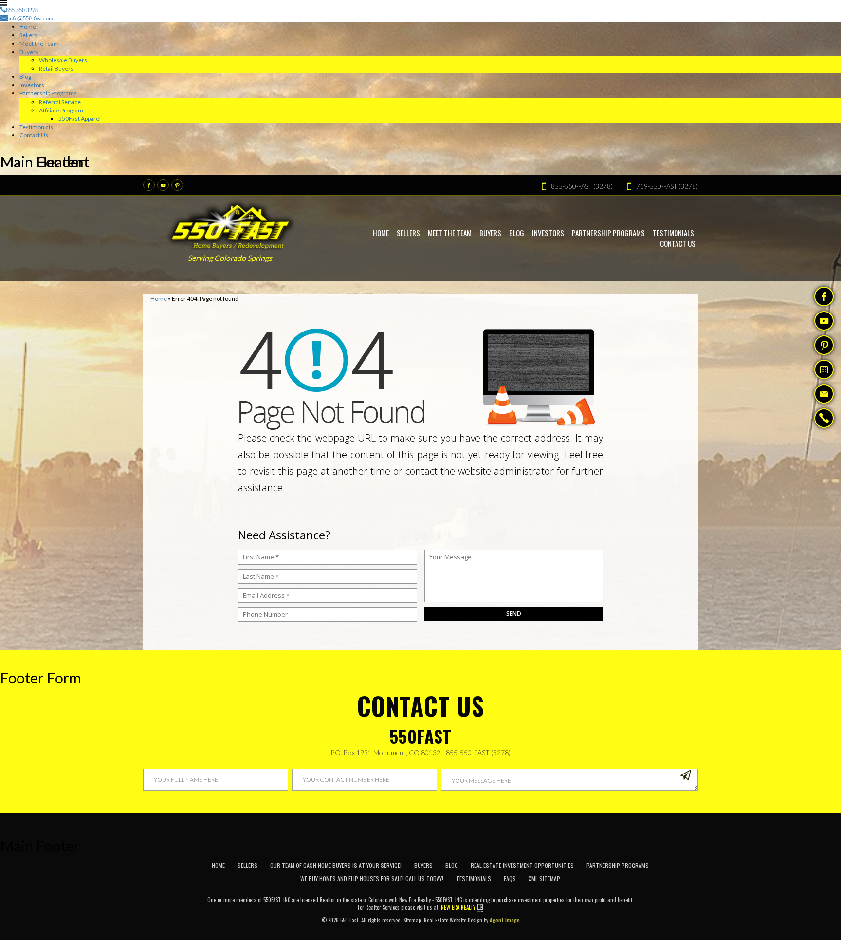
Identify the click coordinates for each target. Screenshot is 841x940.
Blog (25, 76)
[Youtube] (163, 185)
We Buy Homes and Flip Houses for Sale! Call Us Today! (371, 878)
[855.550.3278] (824, 419)
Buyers (28, 51)
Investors (31, 85)
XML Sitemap (544, 878)
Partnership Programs (48, 93)
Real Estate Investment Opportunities (522, 865)
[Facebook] (149, 185)
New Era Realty (458, 907)
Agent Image (505, 920)
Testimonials (36, 126)
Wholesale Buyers (63, 60)
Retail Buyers (56, 68)
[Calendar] (824, 369)
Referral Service (60, 102)
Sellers (28, 34)
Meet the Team (39, 43)
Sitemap (412, 920)
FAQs (510, 878)
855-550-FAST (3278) (478, 752)
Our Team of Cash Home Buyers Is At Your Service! (336, 865)
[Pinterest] (177, 185)
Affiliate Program (61, 110)
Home (27, 26)
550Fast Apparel (79, 118)
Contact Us (33, 135)
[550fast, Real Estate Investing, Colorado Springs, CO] (678, 875)
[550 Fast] (231, 224)
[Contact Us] (824, 394)
